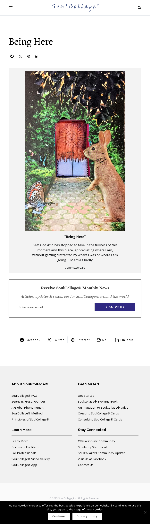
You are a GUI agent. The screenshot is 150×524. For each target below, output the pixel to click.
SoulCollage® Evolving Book (98, 401)
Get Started (86, 395)
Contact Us (85, 465)
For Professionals (24, 453)
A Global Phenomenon (28, 407)
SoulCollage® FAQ (24, 395)
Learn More (20, 441)
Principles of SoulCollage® (30, 419)
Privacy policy (87, 516)
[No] (145, 512)
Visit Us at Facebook (92, 459)
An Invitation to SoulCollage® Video (103, 407)
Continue (59, 516)
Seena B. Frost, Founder (28, 401)
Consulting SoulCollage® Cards (100, 419)
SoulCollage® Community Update (101, 453)
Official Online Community (96, 441)
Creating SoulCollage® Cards (98, 413)
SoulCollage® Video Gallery (31, 459)
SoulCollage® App (24, 465)
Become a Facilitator (26, 447)
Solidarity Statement (92, 447)
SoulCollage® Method (27, 413)
